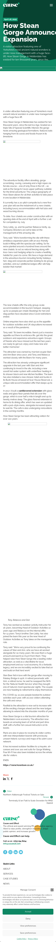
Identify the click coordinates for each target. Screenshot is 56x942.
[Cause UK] (11, 5)
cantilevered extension (30, 391)
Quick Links (9, 864)
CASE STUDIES (10, 878)
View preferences (28, 926)
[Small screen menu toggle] (51, 4)
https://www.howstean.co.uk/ (18, 765)
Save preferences (28, 933)
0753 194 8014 (19, 841)
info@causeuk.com (12, 844)
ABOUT (6, 869)
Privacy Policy (33, 939)
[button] (52, 890)
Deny (28, 919)
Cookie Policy (22, 939)
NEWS (6, 884)
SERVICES (8, 874)
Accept (28, 911)
